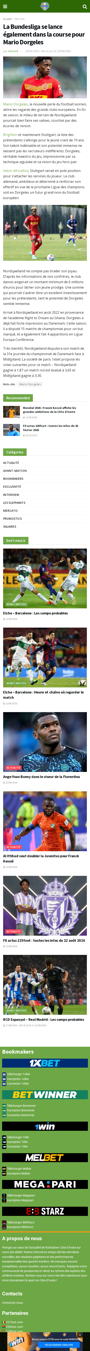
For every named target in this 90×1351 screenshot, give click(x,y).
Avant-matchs (15, 471)
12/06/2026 (31, 417)
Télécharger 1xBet (18, 1074)
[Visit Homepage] (45, 6)
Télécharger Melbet (18, 1168)
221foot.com (14, 1322)
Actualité (11, 463)
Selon (15, 170)
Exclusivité (12, 487)
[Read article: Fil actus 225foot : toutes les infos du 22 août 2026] (45, 906)
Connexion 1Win (17, 1146)
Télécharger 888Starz (20, 1222)
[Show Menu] (5, 6)
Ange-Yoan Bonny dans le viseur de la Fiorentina (41, 776)
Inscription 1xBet (17, 1079)
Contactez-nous (12, 1302)
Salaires (9, 526)
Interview (11, 495)
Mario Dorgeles (15, 104)
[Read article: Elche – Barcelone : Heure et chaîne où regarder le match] (45, 657)
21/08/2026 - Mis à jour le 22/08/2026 (25, 1025)
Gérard (13, 51)
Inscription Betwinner (20, 1110)
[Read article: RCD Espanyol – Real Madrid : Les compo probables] (45, 985)
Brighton (10, 134)
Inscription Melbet (18, 1173)
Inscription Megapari (20, 1200)
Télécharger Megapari (20, 1195)
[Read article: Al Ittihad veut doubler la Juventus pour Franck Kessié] (45, 821)
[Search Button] (85, 6)
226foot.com (14, 1326)
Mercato (20, 19)
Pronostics (12, 519)
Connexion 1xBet (17, 1083)
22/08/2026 (11, 619)
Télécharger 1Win (17, 1137)
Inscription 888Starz (19, 1227)
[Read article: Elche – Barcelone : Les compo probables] (45, 578)
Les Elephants (14, 503)
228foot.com (14, 1331)
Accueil (7, 19)
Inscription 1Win (17, 1142)
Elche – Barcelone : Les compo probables (35, 613)
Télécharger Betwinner (21, 1105)
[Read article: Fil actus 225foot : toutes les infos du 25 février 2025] (11, 430)
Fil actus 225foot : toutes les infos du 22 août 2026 (44, 940)
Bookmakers (13, 479)
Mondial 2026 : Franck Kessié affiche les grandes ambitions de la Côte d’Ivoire (49, 410)
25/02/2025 (31, 435)
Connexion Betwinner (20, 1115)
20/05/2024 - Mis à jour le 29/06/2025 (48, 51)
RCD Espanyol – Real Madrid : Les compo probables (43, 1019)
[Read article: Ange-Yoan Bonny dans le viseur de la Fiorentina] (45, 742)
